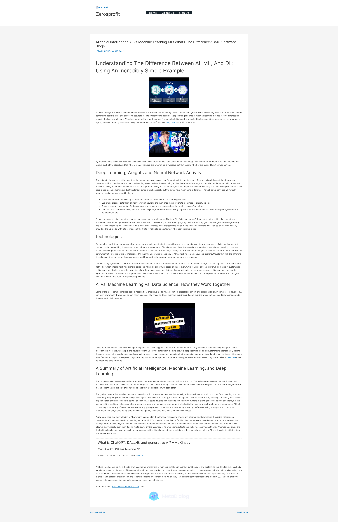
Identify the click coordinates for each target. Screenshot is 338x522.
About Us (168, 12)
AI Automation (103, 51)
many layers (171, 122)
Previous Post (97, 512)
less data (231, 357)
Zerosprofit (108, 14)
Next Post (242, 512)
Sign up (184, 12)
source (139, 455)
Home (153, 12)
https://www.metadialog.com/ (125, 486)
